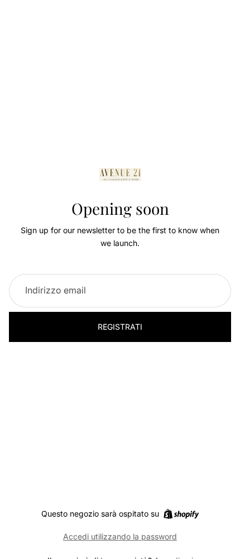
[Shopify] (181, 514)
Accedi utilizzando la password (120, 536)
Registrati (120, 326)
